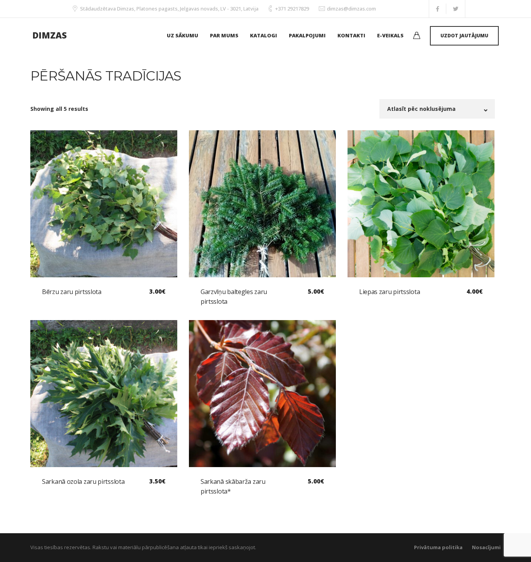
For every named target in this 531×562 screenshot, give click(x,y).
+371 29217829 (292, 8)
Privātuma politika (438, 547)
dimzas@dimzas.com (351, 8)
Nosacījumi (486, 547)
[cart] (416, 36)
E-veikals (390, 35)
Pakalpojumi (307, 35)
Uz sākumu (182, 35)
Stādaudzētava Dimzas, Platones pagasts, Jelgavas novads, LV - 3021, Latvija (169, 8)
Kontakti (351, 35)
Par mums (224, 35)
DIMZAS (49, 35)
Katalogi (263, 35)
